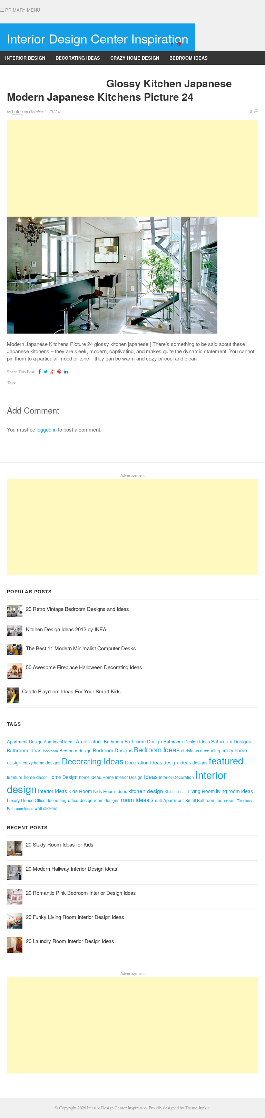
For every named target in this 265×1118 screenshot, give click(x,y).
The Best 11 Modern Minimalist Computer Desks (81, 648)
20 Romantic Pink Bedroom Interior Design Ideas (81, 892)
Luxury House (20, 800)
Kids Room (80, 791)
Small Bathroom (200, 800)
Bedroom (50, 750)
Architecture (89, 741)
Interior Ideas (52, 791)
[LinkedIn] (65, 372)
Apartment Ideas (59, 741)
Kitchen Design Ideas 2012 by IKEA (66, 629)
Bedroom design (75, 750)
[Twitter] (45, 372)
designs (200, 762)
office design (80, 800)
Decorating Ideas (78, 58)
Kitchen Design (82, 71)
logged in (47, 429)
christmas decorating (200, 750)
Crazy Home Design (134, 58)
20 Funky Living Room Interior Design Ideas (75, 916)
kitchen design (145, 790)
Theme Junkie (197, 1108)
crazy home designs (41, 762)
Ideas (151, 776)
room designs (106, 800)
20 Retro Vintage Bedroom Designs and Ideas (77, 608)
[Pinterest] (178, 43)
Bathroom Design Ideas (187, 741)
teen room (226, 800)
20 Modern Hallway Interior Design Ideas (71, 868)
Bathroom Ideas (24, 750)
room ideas (135, 799)
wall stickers (46, 808)
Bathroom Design (143, 741)
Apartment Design (24, 741)
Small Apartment (167, 800)
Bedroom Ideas (188, 58)
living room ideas (234, 791)
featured (226, 760)
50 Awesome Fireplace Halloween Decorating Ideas (84, 667)
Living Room (201, 791)
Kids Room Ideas (110, 791)
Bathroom (113, 741)
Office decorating (51, 800)
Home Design (63, 776)
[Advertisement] (132, 168)
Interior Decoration (176, 777)
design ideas (177, 762)
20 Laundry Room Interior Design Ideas (70, 940)
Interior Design (25, 58)
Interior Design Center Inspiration (97, 38)
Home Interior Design (122, 777)
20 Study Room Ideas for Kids (60, 844)
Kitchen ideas (175, 791)
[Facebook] (171, 43)
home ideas (90, 777)
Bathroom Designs (28, 71)
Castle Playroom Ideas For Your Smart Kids (71, 691)
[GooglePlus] (52, 372)
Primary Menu (22, 10)
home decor (35, 777)
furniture (14, 777)
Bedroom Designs (112, 750)
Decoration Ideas (143, 762)
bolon (17, 111)
